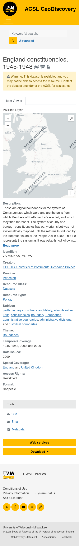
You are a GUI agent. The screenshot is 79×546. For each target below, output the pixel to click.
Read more (11, 245)
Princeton (9, 278)
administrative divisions (55, 319)
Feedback (66, 537)
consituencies (20, 315)
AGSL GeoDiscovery (10, 10)
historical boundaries (23, 324)
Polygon (8, 299)
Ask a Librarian (13, 497)
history (47, 310)
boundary (37, 315)
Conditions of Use (15, 488)
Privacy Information (16, 493)
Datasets (9, 288)
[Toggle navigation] (8, 20)
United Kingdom (32, 367)
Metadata (18, 429)
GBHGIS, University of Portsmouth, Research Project (39, 267)
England (8, 367)
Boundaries (53, 315)
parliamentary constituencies (22, 310)
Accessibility (49, 537)
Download (38, 451)
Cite (14, 414)
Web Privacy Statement (24, 537)
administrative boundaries (20, 319)
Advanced (26, 40)
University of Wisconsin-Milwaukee (25, 527)
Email (15, 421)
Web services (39, 442)
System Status (45, 493)
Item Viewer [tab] (14, 100)
